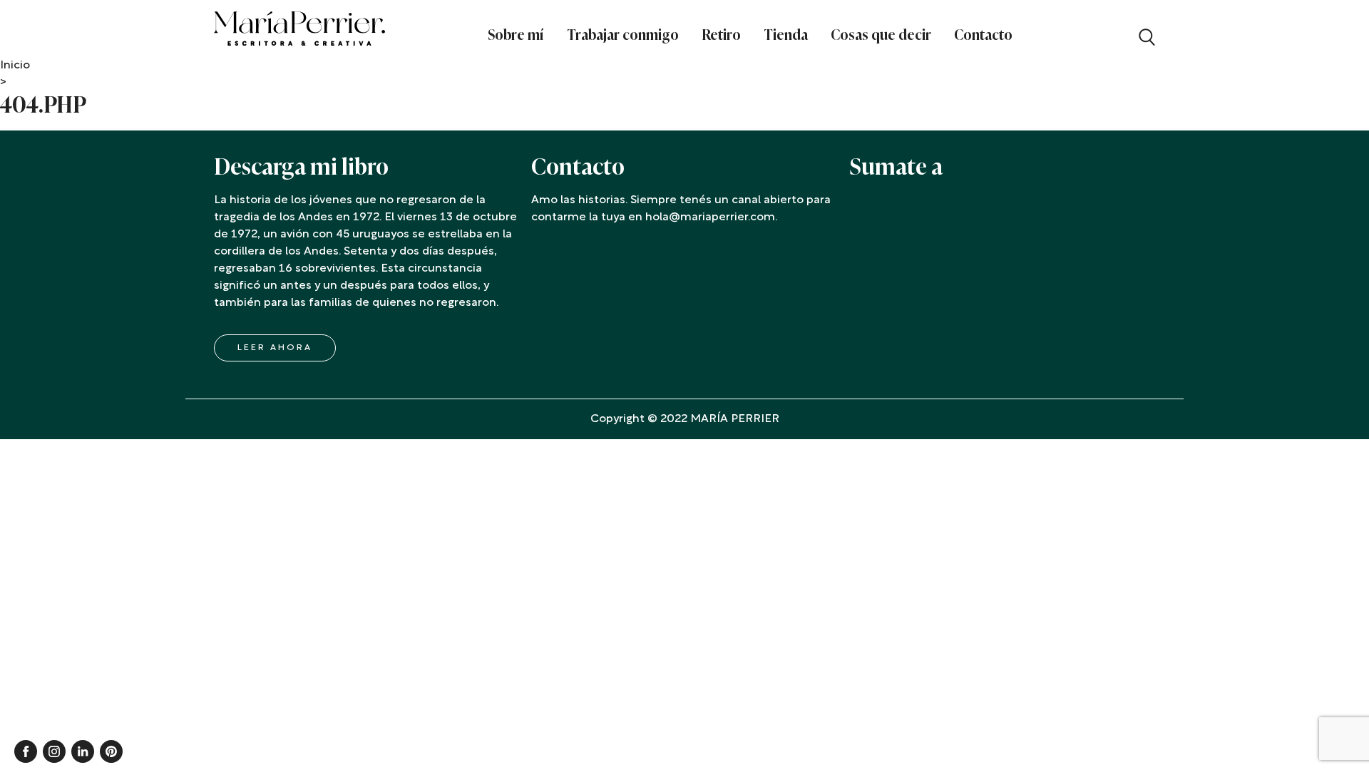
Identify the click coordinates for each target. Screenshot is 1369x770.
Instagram (54, 751)
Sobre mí (516, 34)
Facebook (25, 751)
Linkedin (82, 751)
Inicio (15, 66)
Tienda (786, 34)
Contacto (983, 34)
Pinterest (111, 751)
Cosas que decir (881, 34)
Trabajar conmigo (623, 34)
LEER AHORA (274, 347)
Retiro (721, 34)
